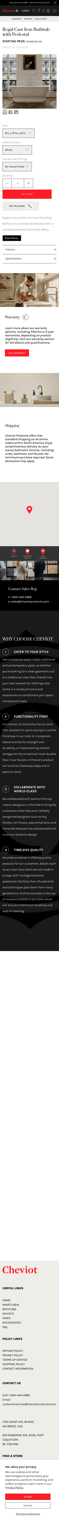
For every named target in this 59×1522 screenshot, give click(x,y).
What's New (10, 1305)
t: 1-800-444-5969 (19, 597)
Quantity (7, 175)
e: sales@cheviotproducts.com (28, 601)
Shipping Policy (13, 1364)
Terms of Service (15, 1360)
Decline (27, 1505)
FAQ (4, 1327)
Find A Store (12, 1456)
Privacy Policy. (14, 1487)
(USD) (25, 10)
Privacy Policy (12, 1355)
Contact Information (17, 1368)
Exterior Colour (11, 142)
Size (5, 125)
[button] (4, 111)
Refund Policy (12, 1351)
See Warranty (17, 353)
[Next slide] (50, 81)
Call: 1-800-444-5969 (16, 1395)
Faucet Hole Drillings (14, 158)
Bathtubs (9, 1309)
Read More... (12, 238)
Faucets (8, 1313)
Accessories (11, 1322)
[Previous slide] (9, 81)
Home (6, 1300)
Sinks (6, 1318)
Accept (28, 1496)
